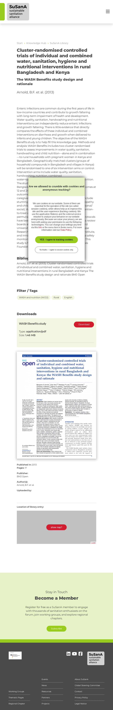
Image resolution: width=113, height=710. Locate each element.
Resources (46, 691)
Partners (46, 697)
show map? (56, 527)
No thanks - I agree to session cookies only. (56, 250)
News (44, 685)
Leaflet (93, 543)
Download (83, 324)
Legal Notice (81, 703)
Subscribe (56, 628)
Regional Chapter (17, 703)
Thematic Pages (16, 697)
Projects (45, 703)
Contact (78, 691)
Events (45, 679)
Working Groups (16, 691)
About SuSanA (81, 679)
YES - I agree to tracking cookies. (56, 239)
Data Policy (66, 230)
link (40, 227)
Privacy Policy (81, 697)
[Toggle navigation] (107, 11)
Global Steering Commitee (87, 685)
